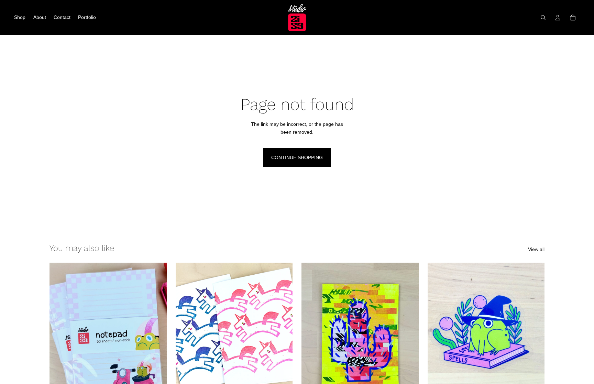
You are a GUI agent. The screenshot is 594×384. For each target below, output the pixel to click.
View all (536, 249)
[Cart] (572, 17)
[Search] (543, 17)
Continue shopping (297, 157)
